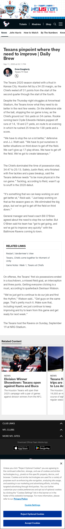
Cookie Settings (32, 505)
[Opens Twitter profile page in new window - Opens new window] (17, 76)
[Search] (55, 24)
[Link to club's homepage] (6, 22)
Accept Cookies (32, 523)
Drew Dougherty (22, 69)
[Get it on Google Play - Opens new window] (42, 449)
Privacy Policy (21, 499)
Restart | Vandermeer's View (20, 253)
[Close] (61, 463)
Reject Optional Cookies (32, 514)
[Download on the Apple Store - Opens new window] (21, 448)
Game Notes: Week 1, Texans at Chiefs (25, 265)
